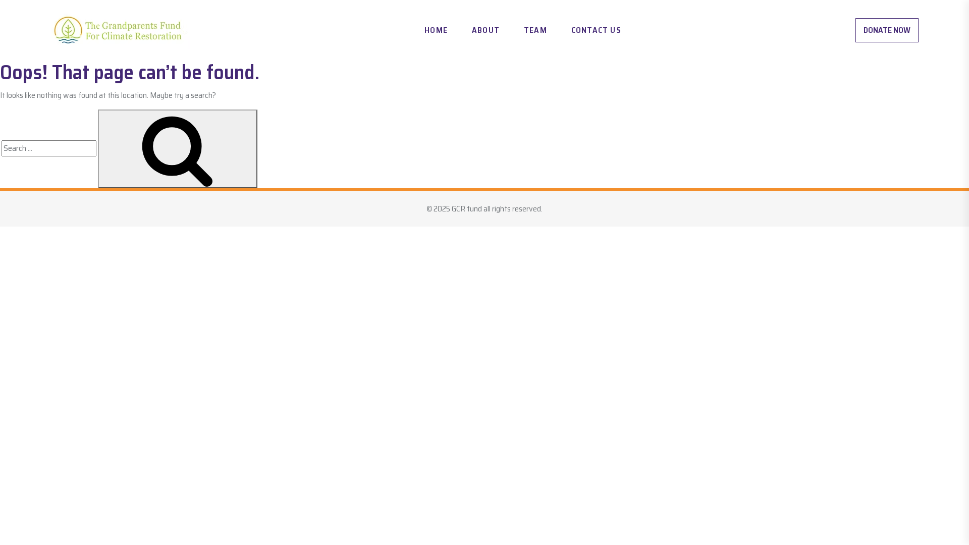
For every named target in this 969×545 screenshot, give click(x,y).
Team (535, 30)
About (486, 30)
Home (436, 30)
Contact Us (596, 30)
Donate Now (887, 30)
